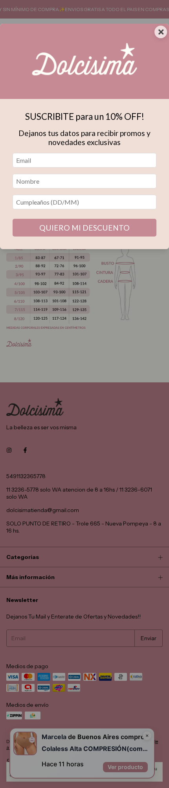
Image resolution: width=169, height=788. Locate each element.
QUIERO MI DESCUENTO (84, 227)
